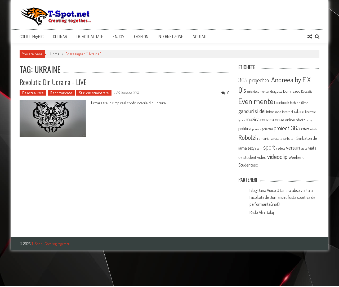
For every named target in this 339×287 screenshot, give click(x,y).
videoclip (277, 156)
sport (269, 147)
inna (278, 112)
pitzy (309, 120)
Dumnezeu (291, 91)
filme (304, 103)
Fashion (141, 36)
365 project (251, 80)
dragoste (276, 91)
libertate (310, 112)
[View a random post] (309, 36)
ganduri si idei (251, 110)
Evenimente (255, 101)
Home (55, 53)
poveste (256, 129)
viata (304, 148)
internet (287, 111)
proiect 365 (287, 128)
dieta (250, 91)
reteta (305, 129)
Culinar (60, 36)
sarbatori (289, 138)
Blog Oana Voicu (262, 190)
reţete (313, 129)
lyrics (241, 120)
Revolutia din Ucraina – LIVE (53, 82)
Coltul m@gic (31, 36)
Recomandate (61, 92)
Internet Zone (170, 36)
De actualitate (90, 36)
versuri (293, 147)
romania (263, 138)
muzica (253, 119)
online (290, 119)
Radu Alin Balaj (261, 212)
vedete (280, 148)
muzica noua (272, 119)
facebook (281, 102)
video (261, 157)
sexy (251, 148)
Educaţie (306, 91)
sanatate (276, 138)
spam (258, 148)
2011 (267, 80)
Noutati (199, 36)
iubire (299, 111)
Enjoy (118, 36)
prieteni (267, 129)
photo (301, 119)
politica (244, 128)
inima (270, 111)
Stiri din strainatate (94, 92)
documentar (261, 91)
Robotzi (247, 137)
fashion (295, 102)
